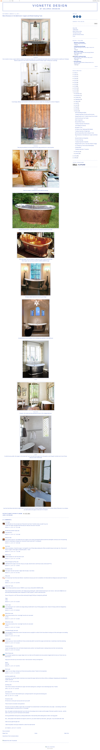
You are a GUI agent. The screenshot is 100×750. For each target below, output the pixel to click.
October (77, 97)
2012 (75, 90)
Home (36, 733)
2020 (75, 74)
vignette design (50, 5)
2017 (75, 80)
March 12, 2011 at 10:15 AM (12, 527)
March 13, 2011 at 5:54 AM (12, 601)
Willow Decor (8, 613)
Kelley (6, 576)
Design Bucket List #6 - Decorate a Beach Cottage (86, 143)
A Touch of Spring (79, 140)
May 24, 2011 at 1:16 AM (11, 695)
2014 (75, 86)
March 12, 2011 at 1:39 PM (12, 565)
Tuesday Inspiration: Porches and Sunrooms (84, 114)
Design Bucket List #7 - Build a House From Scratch (86, 116)
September (77, 99)
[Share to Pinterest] (29, 513)
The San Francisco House (78, 34)
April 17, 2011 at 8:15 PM (12, 681)
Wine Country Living (77, 31)
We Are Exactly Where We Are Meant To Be (84, 133)
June (76, 105)
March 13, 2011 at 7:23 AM (12, 618)
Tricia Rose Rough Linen (10, 630)
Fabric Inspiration (79, 120)
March (76, 111)
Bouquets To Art (78, 127)
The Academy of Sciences (80, 125)
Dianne (6, 639)
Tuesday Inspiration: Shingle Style (82, 131)
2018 (75, 78)
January (77, 153)
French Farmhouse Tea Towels (81, 118)
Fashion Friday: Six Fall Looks (80, 43)
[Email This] (25, 513)
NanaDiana (7, 568)
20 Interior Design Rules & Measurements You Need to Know (84, 63)
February (77, 151)
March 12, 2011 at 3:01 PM (12, 572)
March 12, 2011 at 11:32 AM (12, 551)
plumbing (7, 684)
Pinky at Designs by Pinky (10, 561)
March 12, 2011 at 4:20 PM (12, 582)
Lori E (6, 522)
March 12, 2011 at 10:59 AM (12, 543)
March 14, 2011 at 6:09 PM (12, 673)
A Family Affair (78, 147)
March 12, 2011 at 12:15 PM (12, 558)
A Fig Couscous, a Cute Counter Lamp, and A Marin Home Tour (83, 58)
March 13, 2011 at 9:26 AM (12, 643)
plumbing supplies (9, 676)
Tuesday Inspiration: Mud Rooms (82, 123)
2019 (75, 76)
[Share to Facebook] (28, 513)
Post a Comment (6, 731)
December (77, 93)
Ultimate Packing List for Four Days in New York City (84, 48)
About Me (75, 28)
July (76, 103)
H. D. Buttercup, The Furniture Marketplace (84, 145)
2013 (75, 88)
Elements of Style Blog (79, 42)
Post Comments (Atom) (13, 736)
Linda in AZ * (8, 586)
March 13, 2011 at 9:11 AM (12, 635)
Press (74, 36)
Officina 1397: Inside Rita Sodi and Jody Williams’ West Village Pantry (84, 53)
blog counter (50, 748)
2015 (75, 84)
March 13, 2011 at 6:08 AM (12, 610)
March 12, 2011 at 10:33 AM (12, 534)
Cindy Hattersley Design (79, 46)
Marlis (6, 669)
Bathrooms (10, 515)
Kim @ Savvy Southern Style (11, 530)
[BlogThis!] (26, 513)
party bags (7, 691)
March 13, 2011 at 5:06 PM (12, 666)
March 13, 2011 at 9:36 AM (12, 650)
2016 (75, 82)
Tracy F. (6, 605)
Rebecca (7, 554)
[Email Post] (23, 513)
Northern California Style (80, 56)
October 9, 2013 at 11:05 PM (13, 728)
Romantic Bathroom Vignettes (81, 138)
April (76, 109)
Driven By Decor (77, 61)
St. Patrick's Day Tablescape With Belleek (84, 129)
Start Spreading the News (80, 112)
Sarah (6, 546)
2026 (75, 72)
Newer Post (5, 733)
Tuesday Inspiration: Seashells (81, 141)
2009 (75, 157)
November (77, 95)
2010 (75, 155)
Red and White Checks (80, 121)
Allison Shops (8, 653)
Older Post (66, 733)
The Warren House (77, 33)
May (76, 107)
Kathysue (7, 537)
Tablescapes (75, 29)
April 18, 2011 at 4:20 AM (12, 688)
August (77, 101)
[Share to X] (27, 513)
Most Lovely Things (78, 51)
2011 (75, 92)
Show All (96, 66)
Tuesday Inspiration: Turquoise (82, 149)
